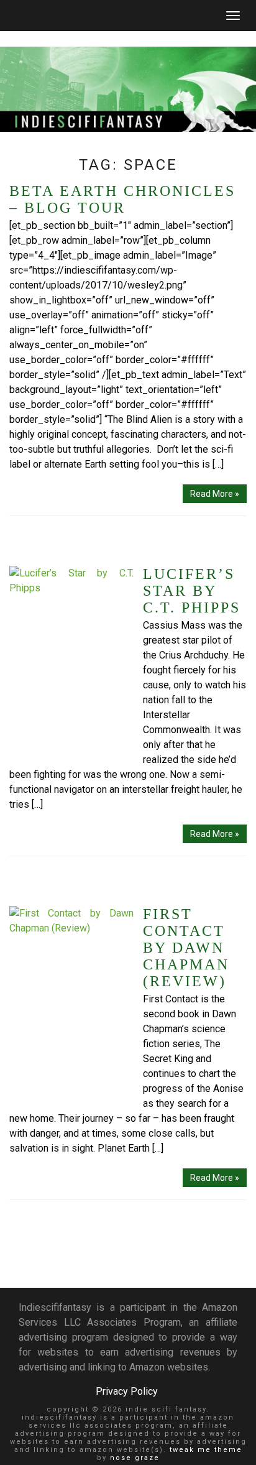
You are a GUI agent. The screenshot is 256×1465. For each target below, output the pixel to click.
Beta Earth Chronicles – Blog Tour (122, 199)
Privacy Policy (127, 1391)
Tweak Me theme (206, 1450)
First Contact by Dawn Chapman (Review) (186, 947)
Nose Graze (135, 1458)
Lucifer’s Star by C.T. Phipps (191, 591)
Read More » (214, 494)
